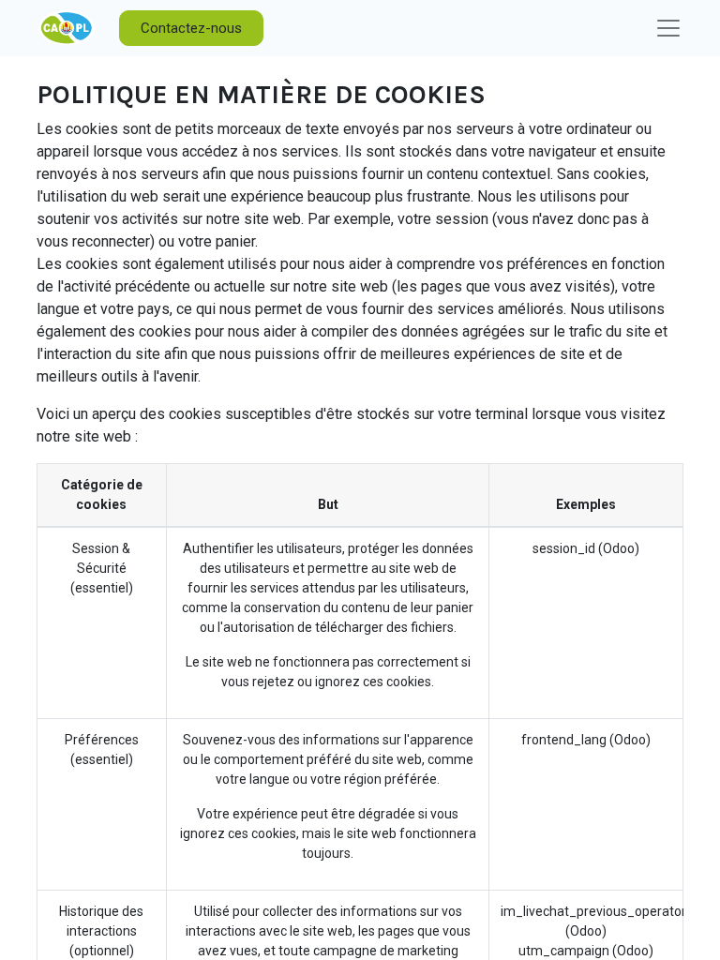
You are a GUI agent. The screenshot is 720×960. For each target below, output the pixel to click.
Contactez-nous (191, 28)
